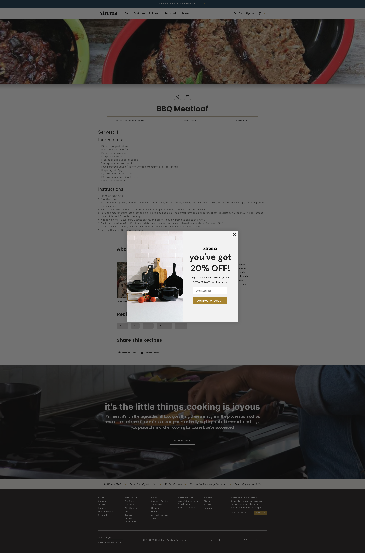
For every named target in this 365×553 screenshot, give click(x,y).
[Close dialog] (234, 234)
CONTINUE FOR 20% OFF (210, 300)
